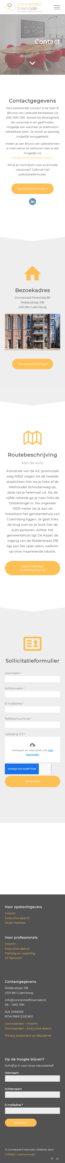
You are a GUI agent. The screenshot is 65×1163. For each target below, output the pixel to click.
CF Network (13, 958)
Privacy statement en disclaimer (28, 1035)
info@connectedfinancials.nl (32, 158)
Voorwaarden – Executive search (28, 1028)
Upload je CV (15, 734)
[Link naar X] (52, 1158)
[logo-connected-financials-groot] (27, 7)
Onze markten (15, 922)
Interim (10, 913)
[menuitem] (55, 7)
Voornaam (13, 673)
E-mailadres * (14, 1104)
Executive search (17, 918)
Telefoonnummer (18, 718)
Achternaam (15, 688)
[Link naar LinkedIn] (57, 1158)
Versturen (32, 781)
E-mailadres (14, 703)
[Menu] (55, 7)
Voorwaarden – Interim (21, 1023)
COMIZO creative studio (20, 1154)
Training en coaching (20, 953)
